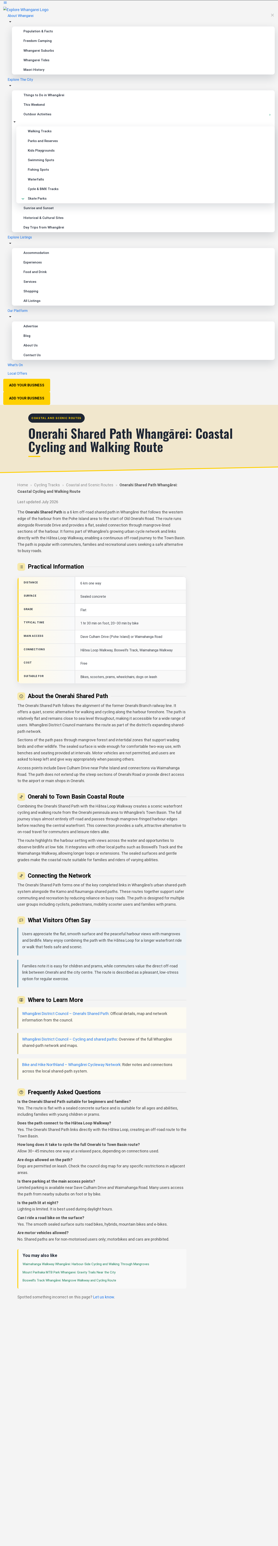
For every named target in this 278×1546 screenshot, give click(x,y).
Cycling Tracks (47, 485)
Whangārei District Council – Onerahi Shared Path (65, 1013)
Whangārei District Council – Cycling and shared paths (69, 1039)
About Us (30, 345)
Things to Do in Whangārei (43, 95)
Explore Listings (20, 237)
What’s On (15, 365)
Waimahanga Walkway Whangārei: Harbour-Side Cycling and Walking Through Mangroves (86, 1264)
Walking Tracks (39, 131)
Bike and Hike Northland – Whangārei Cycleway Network (71, 1064)
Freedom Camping (37, 41)
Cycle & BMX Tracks (43, 189)
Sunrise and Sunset (38, 208)
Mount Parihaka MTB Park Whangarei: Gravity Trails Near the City (69, 1272)
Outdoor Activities (37, 114)
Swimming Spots (41, 160)
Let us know (103, 1297)
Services (29, 282)
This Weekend (34, 105)
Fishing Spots (38, 170)
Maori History (33, 70)
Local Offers (17, 373)
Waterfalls (36, 179)
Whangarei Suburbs (38, 51)
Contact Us (32, 355)
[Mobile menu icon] (139, 3)
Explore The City (20, 80)
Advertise (30, 326)
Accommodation (36, 253)
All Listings (31, 301)
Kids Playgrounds (41, 150)
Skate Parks (37, 198)
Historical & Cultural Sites (43, 218)
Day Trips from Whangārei (43, 227)
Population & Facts (38, 31)
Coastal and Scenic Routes (89, 485)
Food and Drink (35, 272)
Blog (26, 336)
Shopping (30, 291)
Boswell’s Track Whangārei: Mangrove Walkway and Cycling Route (69, 1280)
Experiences (32, 262)
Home (22, 485)
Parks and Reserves (43, 141)
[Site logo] (25, 9)
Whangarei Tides (36, 60)
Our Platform (18, 311)
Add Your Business (26, 385)
